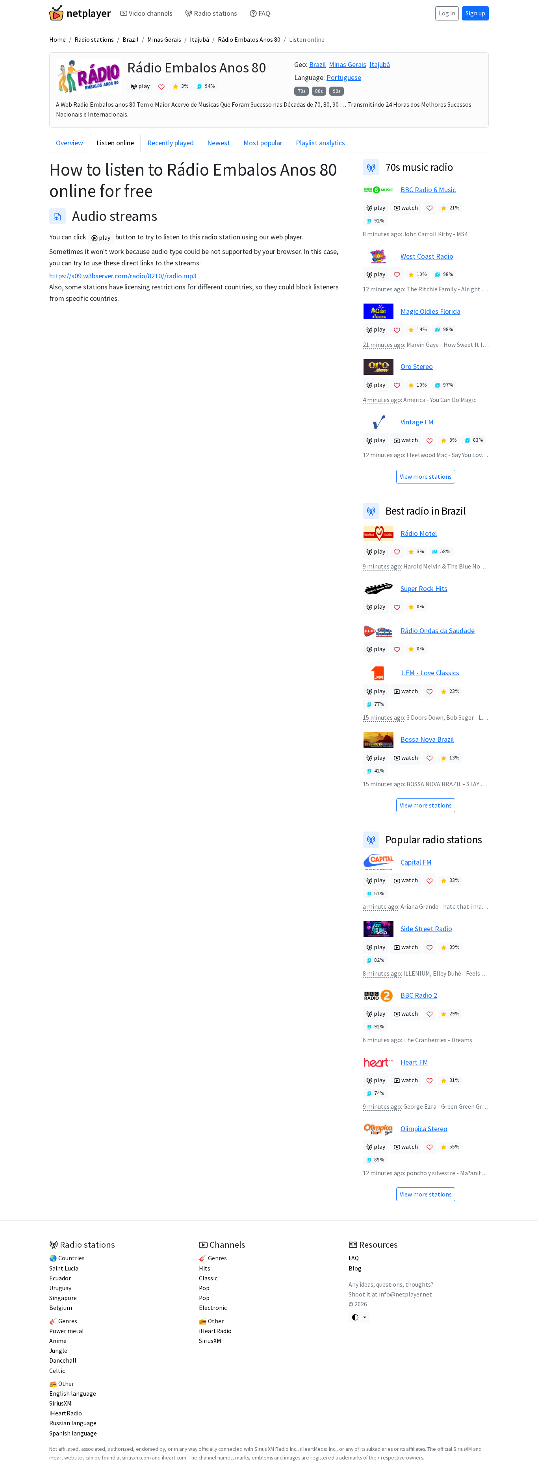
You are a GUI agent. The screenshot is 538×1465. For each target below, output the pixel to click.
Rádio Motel (419, 533)
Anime (58, 1341)
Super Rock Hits (424, 588)
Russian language (72, 1423)
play (104, 237)
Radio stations (215, 13)
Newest (218, 142)
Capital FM (416, 862)
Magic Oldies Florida (430, 311)
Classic (208, 1278)
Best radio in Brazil (426, 510)
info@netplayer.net (405, 1294)
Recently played (170, 142)
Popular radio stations (434, 839)
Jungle (58, 1350)
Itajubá (199, 39)
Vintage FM (417, 421)
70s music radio (419, 167)
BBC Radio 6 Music (428, 189)
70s (301, 91)
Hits (204, 1268)
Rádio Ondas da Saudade (438, 630)
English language (72, 1393)
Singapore (63, 1298)
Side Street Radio (426, 928)
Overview (69, 142)
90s (336, 91)
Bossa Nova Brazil (427, 739)
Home (57, 39)
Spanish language (73, 1433)
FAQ (264, 13)
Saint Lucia (63, 1268)
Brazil (130, 39)
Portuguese (344, 77)
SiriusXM (60, 1403)
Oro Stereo (417, 366)
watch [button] (409, 207)
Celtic (57, 1370)
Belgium (60, 1307)
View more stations (426, 476)
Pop (204, 1288)
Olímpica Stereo (424, 1128)
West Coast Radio (427, 256)
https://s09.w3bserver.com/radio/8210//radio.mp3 (123, 275)
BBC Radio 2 (419, 995)
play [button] (143, 86)
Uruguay (60, 1288)
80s (319, 91)
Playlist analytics (320, 142)
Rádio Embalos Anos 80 (249, 39)
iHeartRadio (65, 1413)
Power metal (66, 1331)
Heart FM (414, 1062)
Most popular (262, 142)
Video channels (151, 13)
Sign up (475, 13)
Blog (355, 1268)
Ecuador (60, 1278)
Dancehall (62, 1360)
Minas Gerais (164, 39)
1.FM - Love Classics (430, 672)
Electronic (213, 1307)
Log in (447, 13)
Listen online (115, 142)
